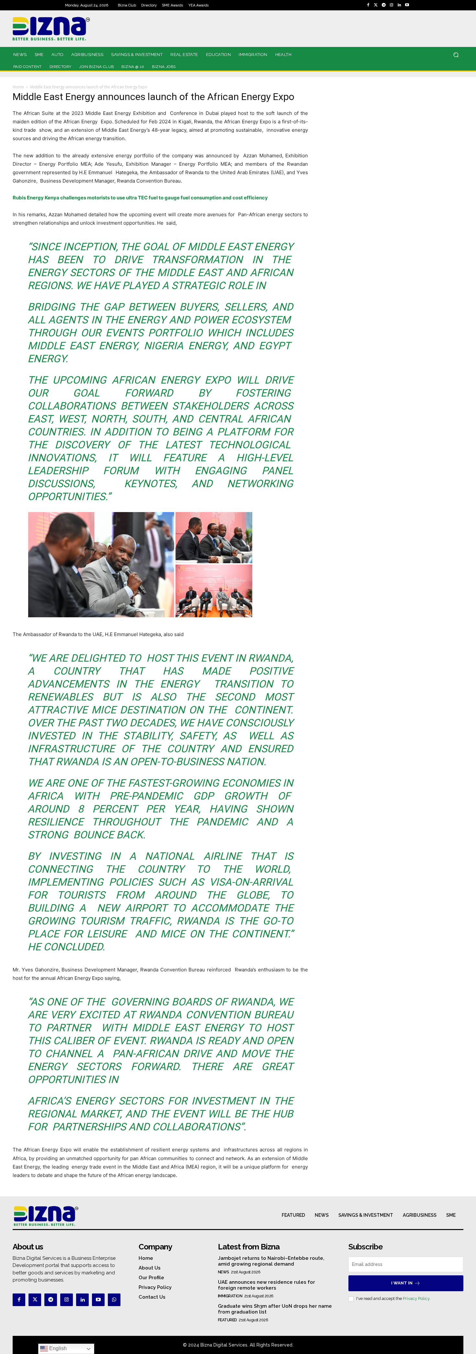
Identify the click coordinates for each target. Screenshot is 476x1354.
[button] (455, 54)
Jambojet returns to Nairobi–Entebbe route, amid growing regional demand (271, 1261)
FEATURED (227, 1320)
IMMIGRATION (230, 1296)
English (57, 1348)
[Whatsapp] (114, 1299)
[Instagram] (391, 5)
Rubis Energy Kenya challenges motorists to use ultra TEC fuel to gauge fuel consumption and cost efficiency (140, 198)
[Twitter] (376, 5)
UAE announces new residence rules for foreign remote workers (266, 1285)
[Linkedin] (399, 5)
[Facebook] (368, 5)
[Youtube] (407, 5)
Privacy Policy (416, 1298)
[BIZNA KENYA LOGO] (80, 28)
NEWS (223, 1272)
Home (18, 87)
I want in (402, 1283)
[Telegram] (384, 5)
